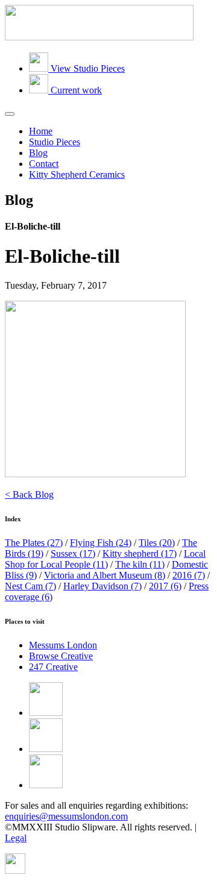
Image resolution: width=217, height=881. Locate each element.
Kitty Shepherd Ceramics (77, 174)
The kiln (140, 564)
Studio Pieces (54, 142)
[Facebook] (46, 712)
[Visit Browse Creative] (15, 870)
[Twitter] (46, 749)
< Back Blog (29, 494)
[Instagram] (46, 785)
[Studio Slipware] (99, 37)
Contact (43, 163)
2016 (188, 575)
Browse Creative (61, 656)
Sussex (73, 553)
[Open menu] (9, 114)
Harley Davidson (102, 586)
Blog (38, 153)
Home (40, 131)
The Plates (34, 543)
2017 (165, 586)
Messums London (63, 645)
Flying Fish (100, 543)
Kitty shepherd (139, 553)
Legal (16, 838)
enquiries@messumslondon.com (66, 816)
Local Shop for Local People (105, 558)
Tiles (157, 543)
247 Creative (53, 667)
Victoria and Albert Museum (104, 575)
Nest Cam (30, 586)
